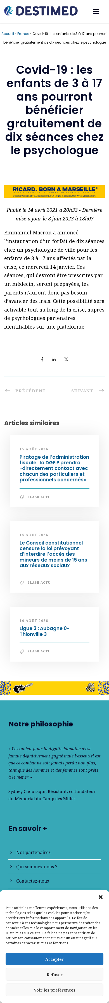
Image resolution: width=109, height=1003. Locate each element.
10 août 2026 (34, 620)
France (23, 33)
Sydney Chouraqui (27, 791)
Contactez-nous (32, 881)
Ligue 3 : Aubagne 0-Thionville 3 (44, 631)
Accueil (7, 33)
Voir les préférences (54, 990)
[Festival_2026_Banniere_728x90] (54, 687)
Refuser (55, 974)
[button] (100, 897)
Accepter (54, 959)
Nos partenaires (33, 852)
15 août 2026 (34, 449)
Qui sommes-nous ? (36, 867)
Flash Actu (39, 497)
